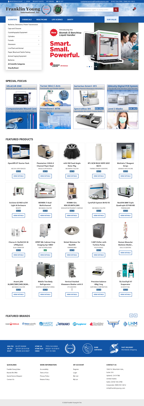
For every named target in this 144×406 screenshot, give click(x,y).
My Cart (75, 376)
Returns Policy (45, 379)
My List (75, 379)
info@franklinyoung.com (115, 388)
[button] (21, 95)
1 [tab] (87, 66)
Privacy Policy (44, 376)
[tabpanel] (91, 46)
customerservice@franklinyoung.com (95, 1)
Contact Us (10, 379)
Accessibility (44, 369)
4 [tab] (93, 66)
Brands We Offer (12, 373)
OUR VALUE (111, 19)
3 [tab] (91, 66)
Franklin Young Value (13, 369)
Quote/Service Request (14, 376)
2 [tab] (89, 66)
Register (76, 369)
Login (75, 373)
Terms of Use (44, 373)
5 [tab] (96, 66)
